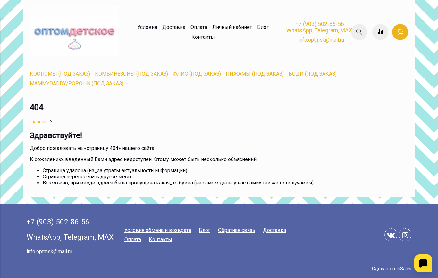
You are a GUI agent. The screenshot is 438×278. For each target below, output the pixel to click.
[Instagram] (405, 234)
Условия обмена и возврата (157, 230)
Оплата (198, 27)
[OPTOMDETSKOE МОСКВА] (75, 55)
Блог (263, 27)
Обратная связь (236, 230)
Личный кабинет (232, 27)
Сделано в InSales (391, 269)
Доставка (173, 27)
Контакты (203, 37)
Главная (38, 122)
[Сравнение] (380, 32)
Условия (147, 27)
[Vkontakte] (390, 234)
